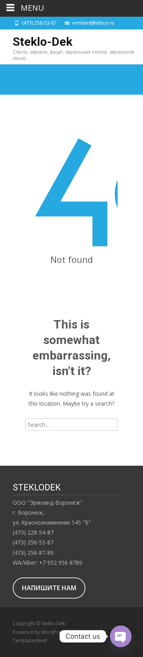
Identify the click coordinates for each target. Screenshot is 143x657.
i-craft (93, 632)
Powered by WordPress (40, 632)
